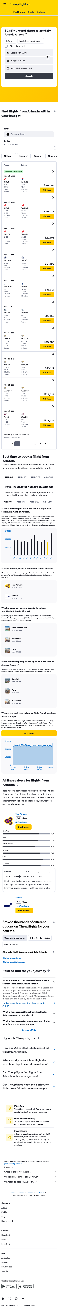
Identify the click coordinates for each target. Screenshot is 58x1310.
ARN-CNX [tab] (35, 477)
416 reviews (21, 822)
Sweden (30, 1193)
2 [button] (22, 443)
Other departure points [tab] (14, 938)
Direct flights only (18, 46)
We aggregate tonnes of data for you (21, 1176)
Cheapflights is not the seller (17, 1171)
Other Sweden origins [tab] (40, 938)
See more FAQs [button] (29, 1030)
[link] (23, 827)
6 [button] (41, 443)
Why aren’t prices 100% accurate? (20, 1181)
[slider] (54, 148)
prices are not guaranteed (13, 1164)
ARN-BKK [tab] (9, 477)
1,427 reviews (22, 906)
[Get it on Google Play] (9, 1286)
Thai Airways (21, 814)
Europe (21, 1193)
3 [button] (28, 443)
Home (13, 1193)
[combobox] (32, 134)
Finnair (18, 898)
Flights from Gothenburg (14, 962)
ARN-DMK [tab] (48, 477)
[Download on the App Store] (26, 1286)
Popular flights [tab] (11, 944)
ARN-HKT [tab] (22, 477)
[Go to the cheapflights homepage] (20, 4)
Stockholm (40, 1193)
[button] (5, 4)
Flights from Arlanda (12, 958)
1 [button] (17, 443)
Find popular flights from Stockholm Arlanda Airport (24, 1004)
